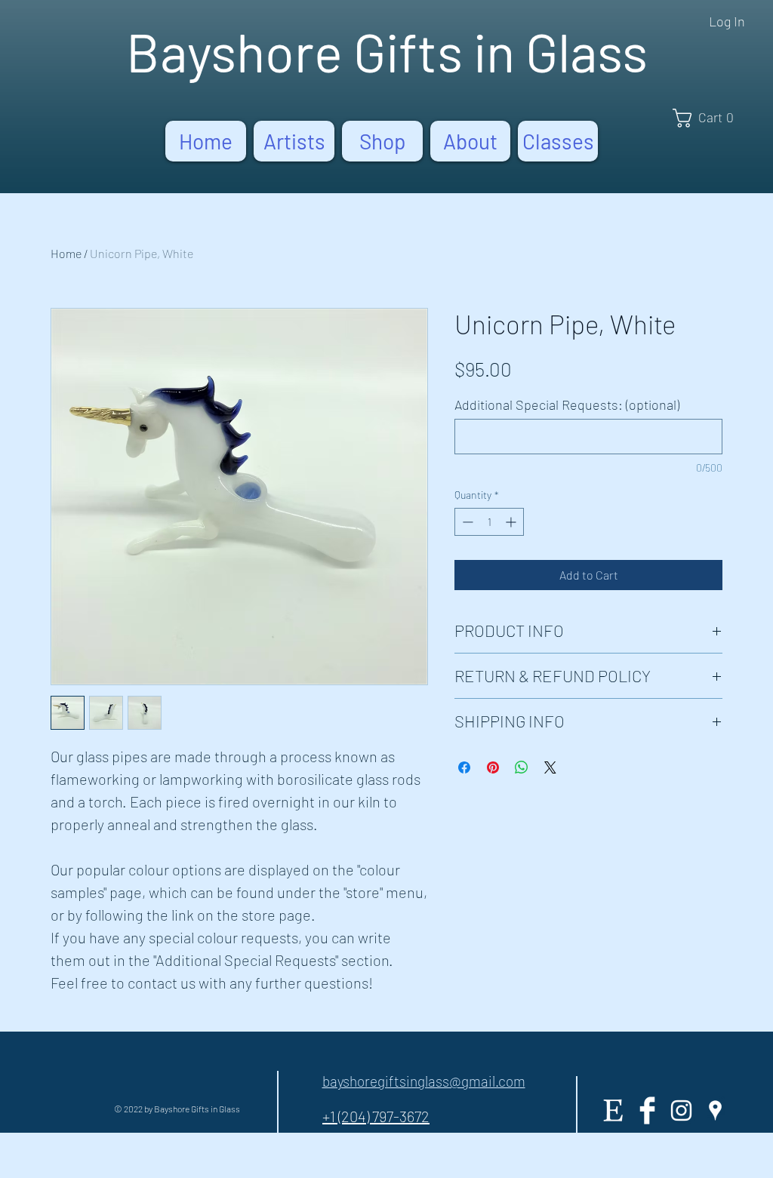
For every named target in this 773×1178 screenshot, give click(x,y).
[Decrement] (466, 522)
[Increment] (512, 522)
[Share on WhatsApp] (522, 767)
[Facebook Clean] (647, 1110)
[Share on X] (550, 767)
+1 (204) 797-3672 (376, 1116)
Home (66, 253)
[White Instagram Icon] (681, 1110)
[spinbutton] (489, 522)
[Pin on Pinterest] (493, 767)
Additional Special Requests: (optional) (566, 404)
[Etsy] (613, 1110)
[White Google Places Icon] (715, 1110)
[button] (708, 118)
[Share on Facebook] (464, 767)
